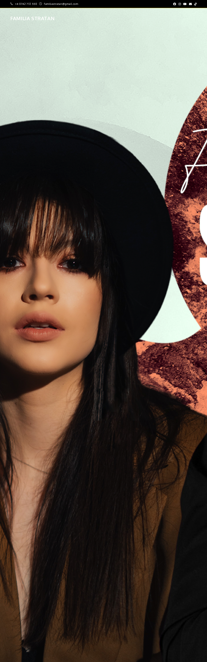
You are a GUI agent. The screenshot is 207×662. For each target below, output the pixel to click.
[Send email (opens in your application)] (190, 4)
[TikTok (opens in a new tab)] (195, 4)
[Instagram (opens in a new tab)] (179, 4)
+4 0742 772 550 (26, 3)
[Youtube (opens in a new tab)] (185, 4)
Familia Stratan (32, 18)
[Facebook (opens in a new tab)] (174, 4)
